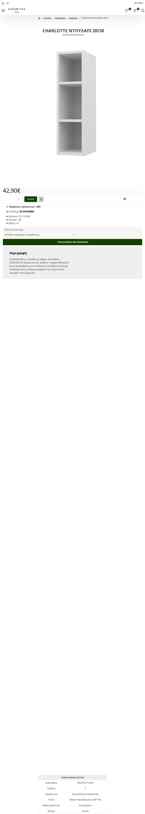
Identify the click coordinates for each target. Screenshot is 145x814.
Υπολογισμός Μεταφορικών (72, 242)
